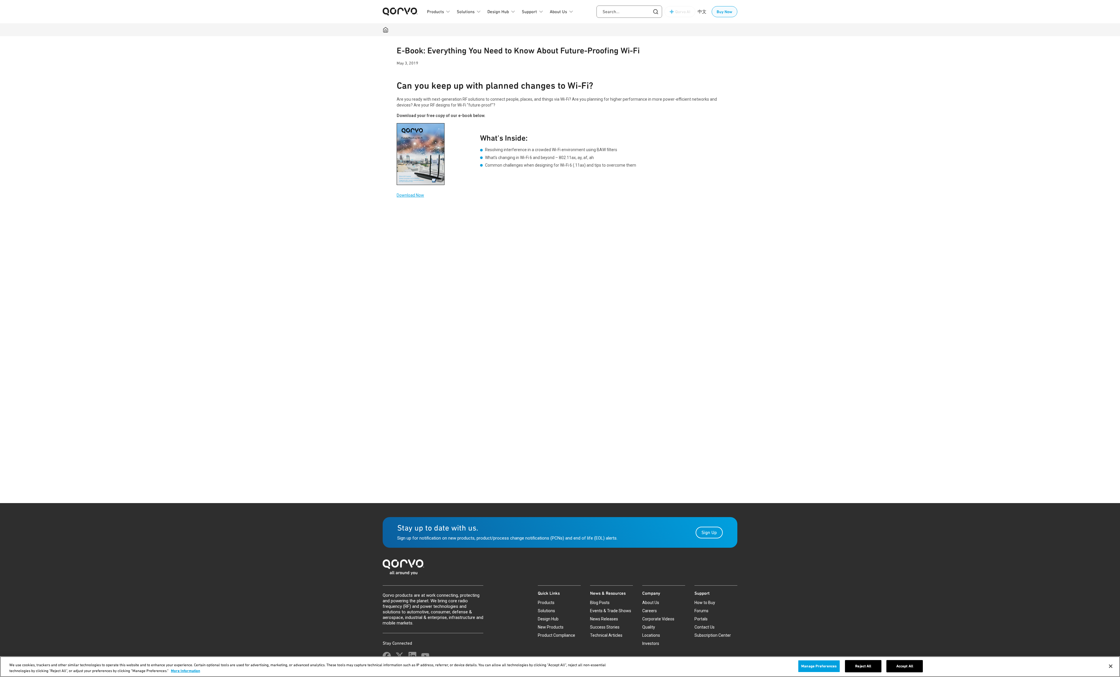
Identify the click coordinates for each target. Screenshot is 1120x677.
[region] (560, 666)
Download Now (410, 195)
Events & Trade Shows (610, 610)
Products (546, 602)
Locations (651, 635)
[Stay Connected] (387, 656)
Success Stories (605, 627)
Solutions (546, 610)
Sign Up (709, 532)
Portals (701, 619)
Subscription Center (712, 635)
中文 (702, 11)
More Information (185, 671)
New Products (551, 627)
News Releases (604, 619)
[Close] (1110, 666)
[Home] (385, 30)
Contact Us (704, 627)
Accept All (904, 666)
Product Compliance (556, 635)
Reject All (863, 666)
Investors (650, 643)
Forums (701, 610)
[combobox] (629, 12)
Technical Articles (606, 635)
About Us (650, 602)
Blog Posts (600, 602)
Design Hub (548, 619)
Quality (648, 627)
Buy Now (724, 11)
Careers (649, 610)
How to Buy (704, 602)
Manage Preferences (819, 666)
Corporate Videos (658, 619)
